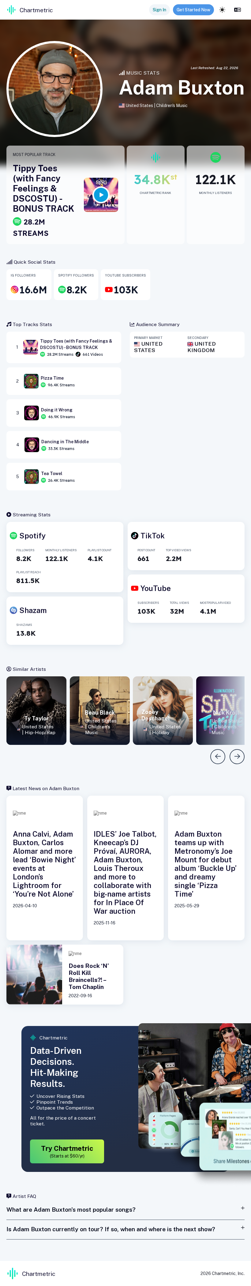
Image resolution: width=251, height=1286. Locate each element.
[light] (222, 10)
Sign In (159, 9)
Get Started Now (193, 9)
